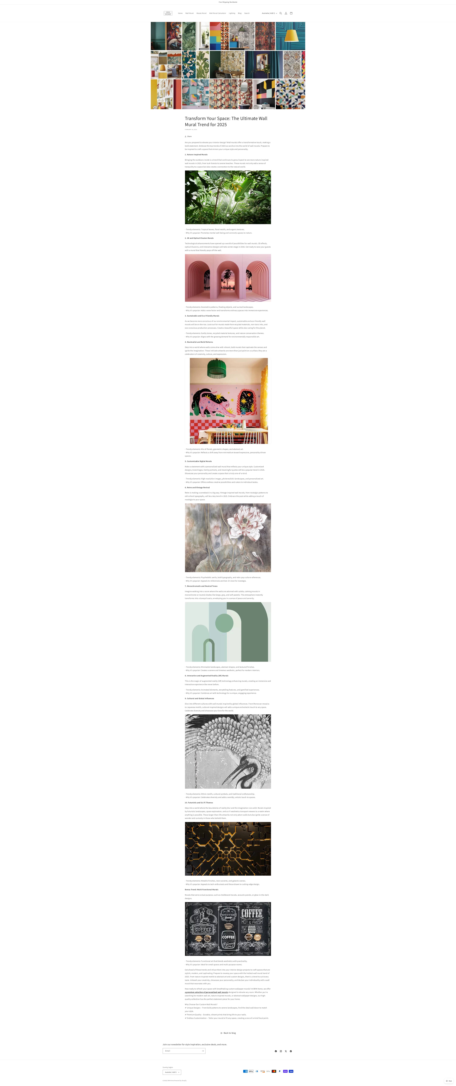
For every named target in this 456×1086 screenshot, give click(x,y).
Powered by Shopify (180, 1080)
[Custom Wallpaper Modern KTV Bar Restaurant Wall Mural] (228, 875)
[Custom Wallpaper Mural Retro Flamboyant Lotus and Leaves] (228, 572)
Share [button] (189, 136)
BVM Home (171, 1080)
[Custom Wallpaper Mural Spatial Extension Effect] (228, 301)
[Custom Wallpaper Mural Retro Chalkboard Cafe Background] (228, 956)
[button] (280, 13)
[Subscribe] (202, 1051)
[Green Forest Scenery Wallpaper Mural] (228, 224)
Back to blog (230, 1033)
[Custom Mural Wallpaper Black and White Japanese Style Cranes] (228, 788)
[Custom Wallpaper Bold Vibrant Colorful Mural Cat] (228, 444)
